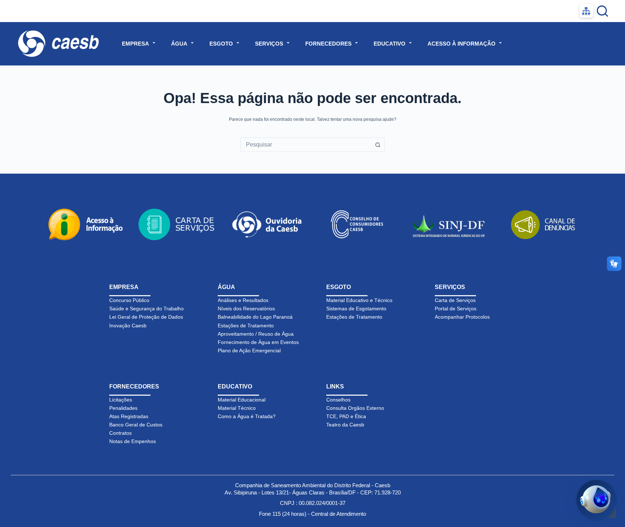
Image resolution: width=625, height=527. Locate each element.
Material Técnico (237, 408)
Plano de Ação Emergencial (249, 350)
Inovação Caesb (127, 325)
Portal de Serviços (455, 308)
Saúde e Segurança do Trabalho (146, 308)
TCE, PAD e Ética (346, 416)
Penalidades (123, 408)
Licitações (120, 400)
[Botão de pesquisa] (377, 145)
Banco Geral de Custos (135, 425)
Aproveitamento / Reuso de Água (256, 334)
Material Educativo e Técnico (359, 300)
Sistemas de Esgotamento (356, 308)
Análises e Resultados (243, 300)
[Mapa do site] (586, 11)
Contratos (120, 433)
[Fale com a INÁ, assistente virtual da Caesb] (596, 500)
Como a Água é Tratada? (247, 416)
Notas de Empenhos (132, 441)
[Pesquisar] (602, 11)
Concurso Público (129, 300)
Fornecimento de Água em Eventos (258, 342)
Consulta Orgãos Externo (355, 408)
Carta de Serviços (455, 300)
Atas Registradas (128, 416)
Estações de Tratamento (246, 325)
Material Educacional (241, 400)
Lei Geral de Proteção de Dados (146, 317)
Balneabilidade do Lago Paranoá (255, 317)
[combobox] (306, 144)
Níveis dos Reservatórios (246, 308)
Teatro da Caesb (345, 425)
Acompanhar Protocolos (462, 317)
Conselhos (338, 400)
